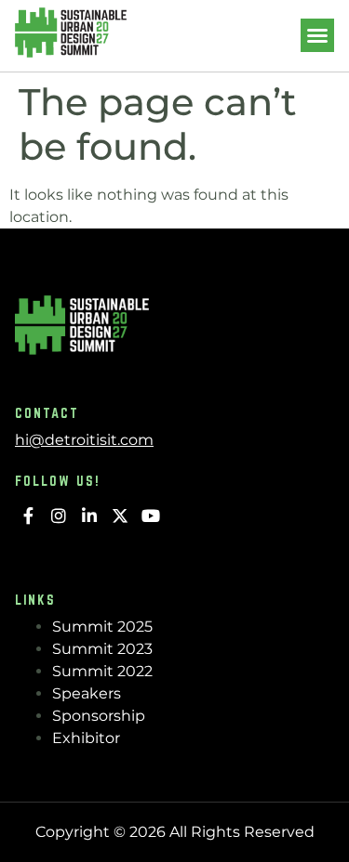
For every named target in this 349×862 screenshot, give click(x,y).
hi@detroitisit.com (84, 440)
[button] (317, 35)
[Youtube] (150, 516)
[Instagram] (59, 516)
